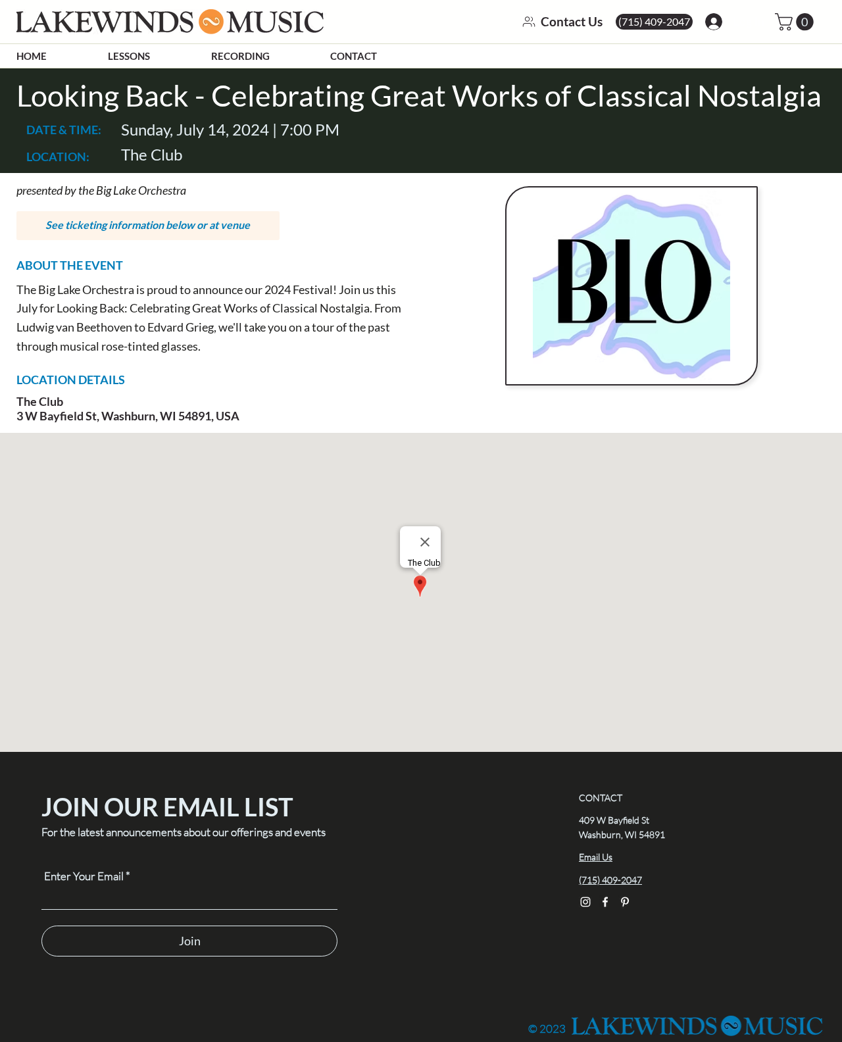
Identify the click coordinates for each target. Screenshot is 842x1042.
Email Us (595, 856)
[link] (796, 22)
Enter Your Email (84, 875)
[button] (148, 225)
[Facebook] (605, 901)
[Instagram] (585, 901)
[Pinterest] (625, 901)
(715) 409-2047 (610, 879)
